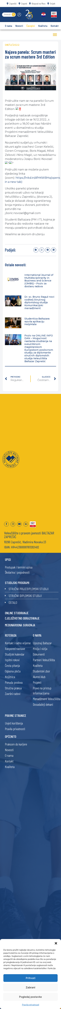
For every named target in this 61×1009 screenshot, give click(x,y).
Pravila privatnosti (30, 1004)
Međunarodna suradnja (20, 625)
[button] (56, 943)
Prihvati (30, 978)
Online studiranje (16, 613)
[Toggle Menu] (55, 34)
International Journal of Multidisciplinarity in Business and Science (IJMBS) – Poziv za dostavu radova (38, 280)
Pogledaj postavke (30, 996)
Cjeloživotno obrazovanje (22, 618)
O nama (8, 25)
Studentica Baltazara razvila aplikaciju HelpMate (36, 321)
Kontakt (55, 25)
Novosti (19, 25)
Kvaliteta (42, 25)
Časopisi (30, 25)
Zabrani (30, 987)
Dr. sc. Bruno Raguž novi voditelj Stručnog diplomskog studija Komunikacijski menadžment (39, 302)
